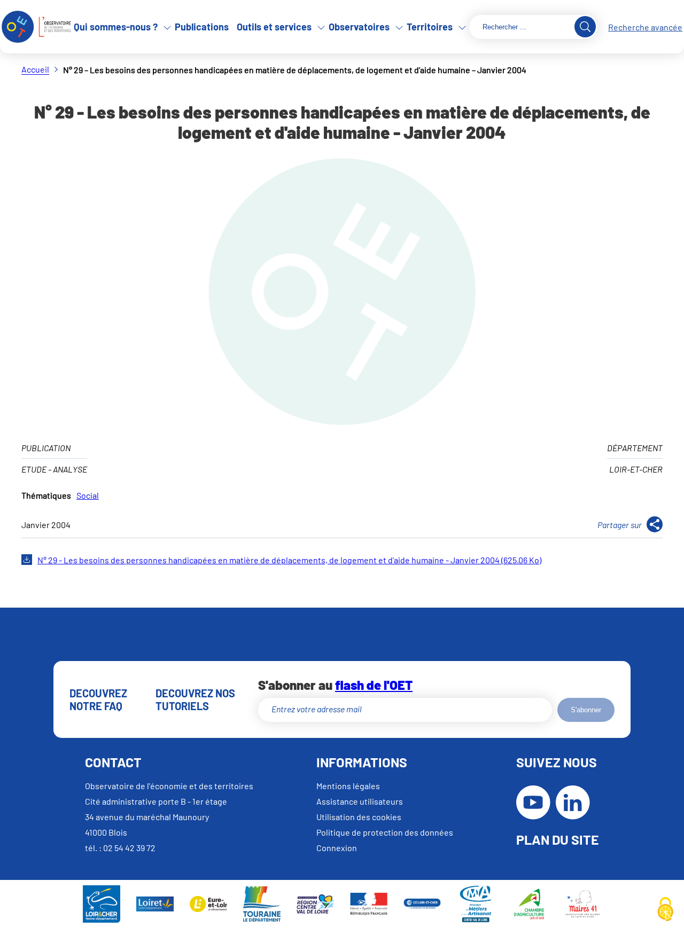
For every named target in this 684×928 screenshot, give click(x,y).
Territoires (430, 27)
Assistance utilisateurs (359, 801)
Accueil (35, 69)
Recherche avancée (645, 27)
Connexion (336, 848)
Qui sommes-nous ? (116, 27)
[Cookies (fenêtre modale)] (665, 910)
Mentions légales (348, 786)
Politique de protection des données (384, 832)
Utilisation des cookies (358, 817)
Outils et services (274, 27)
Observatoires (359, 27)
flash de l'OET (374, 685)
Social (87, 495)
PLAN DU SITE (557, 839)
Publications (202, 27)
